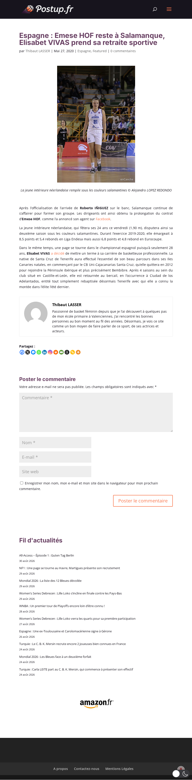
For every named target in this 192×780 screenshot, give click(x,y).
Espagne (84, 51)
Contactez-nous (86, 768)
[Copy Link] (72, 352)
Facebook (103, 219)
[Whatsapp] (39, 352)
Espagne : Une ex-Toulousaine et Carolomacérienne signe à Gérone (65, 631)
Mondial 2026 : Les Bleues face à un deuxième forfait (55, 657)
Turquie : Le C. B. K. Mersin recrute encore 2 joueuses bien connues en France (72, 644)
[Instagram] (50, 352)
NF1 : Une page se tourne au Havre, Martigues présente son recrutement (69, 568)
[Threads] (67, 352)
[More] (78, 352)
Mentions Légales (119, 768)
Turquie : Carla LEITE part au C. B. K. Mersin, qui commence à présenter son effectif (76, 669)
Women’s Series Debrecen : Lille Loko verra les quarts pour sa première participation (77, 618)
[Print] (55, 352)
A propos (60, 768)
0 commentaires (123, 51)
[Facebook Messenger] (33, 352)
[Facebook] (22, 352)
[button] (181, 774)
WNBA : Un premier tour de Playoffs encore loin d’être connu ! (62, 606)
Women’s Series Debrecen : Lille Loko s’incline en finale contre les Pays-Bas (70, 593)
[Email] (61, 352)
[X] (27, 352)
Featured (100, 51)
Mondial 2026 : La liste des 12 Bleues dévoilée (50, 581)
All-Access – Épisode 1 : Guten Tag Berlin (46, 555)
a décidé (57, 253)
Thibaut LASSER (38, 51)
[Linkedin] (44, 352)
